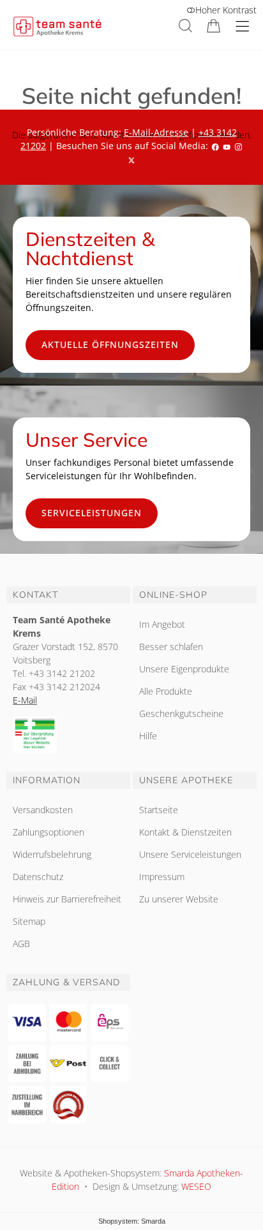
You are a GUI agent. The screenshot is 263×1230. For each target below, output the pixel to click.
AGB (21, 943)
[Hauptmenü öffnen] (242, 26)
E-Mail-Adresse (156, 132)
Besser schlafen (171, 646)
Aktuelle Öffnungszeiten (110, 344)
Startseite (158, 810)
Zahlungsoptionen (48, 832)
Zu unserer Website (178, 899)
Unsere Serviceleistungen (190, 854)
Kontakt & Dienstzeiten (185, 832)
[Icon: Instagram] (238, 146)
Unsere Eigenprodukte (184, 669)
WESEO (196, 1186)
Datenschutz (38, 877)
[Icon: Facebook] (215, 146)
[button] (185, 26)
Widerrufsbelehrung (52, 854)
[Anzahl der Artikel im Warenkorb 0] (214, 26)
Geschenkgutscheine (181, 713)
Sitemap (29, 921)
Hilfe (148, 736)
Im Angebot (162, 624)
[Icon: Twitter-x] (131, 159)
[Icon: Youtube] (226, 146)
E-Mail (25, 700)
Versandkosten (43, 810)
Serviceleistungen (91, 513)
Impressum (161, 877)
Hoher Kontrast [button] (226, 10)
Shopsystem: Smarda (131, 1221)
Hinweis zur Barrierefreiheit (67, 899)
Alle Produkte (165, 691)
